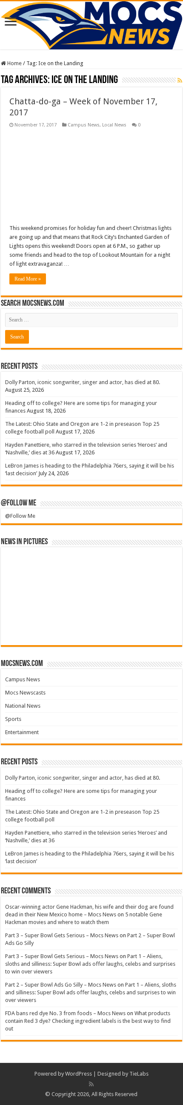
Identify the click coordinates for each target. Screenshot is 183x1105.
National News (22, 706)
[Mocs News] (91, 25)
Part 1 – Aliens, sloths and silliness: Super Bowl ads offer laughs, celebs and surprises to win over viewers (90, 964)
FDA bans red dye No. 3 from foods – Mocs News (65, 1013)
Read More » (27, 279)
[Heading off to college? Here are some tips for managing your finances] (70, 566)
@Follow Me (18, 503)
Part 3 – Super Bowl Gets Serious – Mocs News (61, 935)
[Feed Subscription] (179, 80)
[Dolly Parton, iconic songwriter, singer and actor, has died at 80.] (27, 566)
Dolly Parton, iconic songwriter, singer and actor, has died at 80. (82, 382)
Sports (13, 719)
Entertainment (22, 732)
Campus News (84, 125)
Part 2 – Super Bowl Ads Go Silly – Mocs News (60, 985)
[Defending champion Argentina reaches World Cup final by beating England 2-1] (156, 625)
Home (14, 63)
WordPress (78, 1074)
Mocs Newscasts (25, 692)
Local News (114, 125)
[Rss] (91, 1084)
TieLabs (139, 1074)
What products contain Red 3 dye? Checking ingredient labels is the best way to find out (88, 1021)
